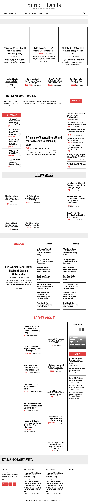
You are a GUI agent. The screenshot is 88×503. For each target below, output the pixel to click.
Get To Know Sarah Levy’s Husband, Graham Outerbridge (33, 81)
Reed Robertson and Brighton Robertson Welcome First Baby (55, 418)
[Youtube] (14, 484)
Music (34, 13)
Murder (73, 85)
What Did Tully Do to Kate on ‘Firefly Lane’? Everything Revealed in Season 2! (56, 445)
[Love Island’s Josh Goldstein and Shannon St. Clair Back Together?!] (55, 382)
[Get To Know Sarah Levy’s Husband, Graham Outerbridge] (44, 37)
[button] (84, 13)
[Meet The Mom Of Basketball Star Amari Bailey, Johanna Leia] (73, 37)
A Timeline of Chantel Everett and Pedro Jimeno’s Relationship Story (15, 51)
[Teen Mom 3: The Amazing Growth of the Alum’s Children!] (55, 216)
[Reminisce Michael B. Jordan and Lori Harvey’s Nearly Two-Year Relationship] (55, 201)
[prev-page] (17, 289)
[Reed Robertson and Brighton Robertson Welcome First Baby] (55, 408)
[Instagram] (6, 484)
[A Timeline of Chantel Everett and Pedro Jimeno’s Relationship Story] (15, 37)
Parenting (26, 13)
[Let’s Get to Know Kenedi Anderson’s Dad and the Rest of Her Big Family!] (55, 356)
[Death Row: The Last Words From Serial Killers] (76, 73)
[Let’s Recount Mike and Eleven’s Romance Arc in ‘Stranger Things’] (4, 161)
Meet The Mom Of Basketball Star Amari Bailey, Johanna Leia (73, 51)
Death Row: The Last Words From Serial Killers (76, 81)
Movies (48, 13)
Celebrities (12, 13)
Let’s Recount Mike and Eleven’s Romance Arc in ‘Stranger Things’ (14, 161)
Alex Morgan (16, 56)
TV (19, 13)
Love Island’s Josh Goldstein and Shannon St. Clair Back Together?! (55, 393)
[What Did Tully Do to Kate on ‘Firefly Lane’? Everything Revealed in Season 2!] (55, 434)
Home (5, 13)
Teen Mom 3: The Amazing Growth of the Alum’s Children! (76, 164)
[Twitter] (10, 484)
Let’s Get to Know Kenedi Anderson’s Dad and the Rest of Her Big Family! (56, 367)
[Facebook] (3, 484)
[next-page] (20, 289)
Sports (40, 13)
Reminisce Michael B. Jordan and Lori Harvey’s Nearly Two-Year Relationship (76, 155)
